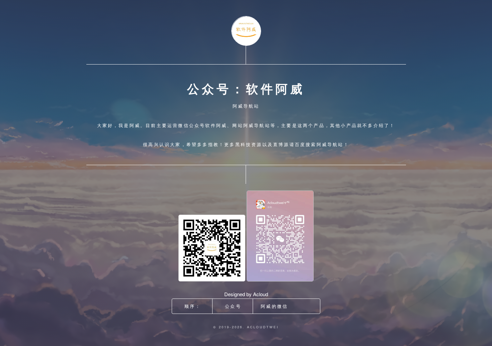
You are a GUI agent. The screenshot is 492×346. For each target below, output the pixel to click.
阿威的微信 (274, 306)
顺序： (192, 306)
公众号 (233, 306)
